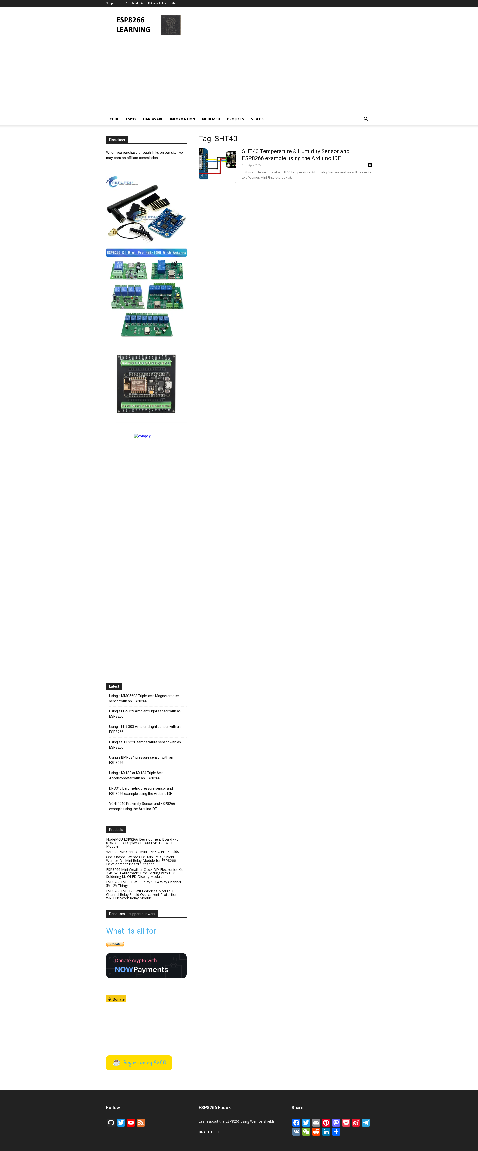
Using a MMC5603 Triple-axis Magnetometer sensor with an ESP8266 (144, 698)
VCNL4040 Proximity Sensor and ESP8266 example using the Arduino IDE (142, 806)
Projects (235, 119)
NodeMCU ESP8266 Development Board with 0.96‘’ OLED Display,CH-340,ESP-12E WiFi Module (143, 843)
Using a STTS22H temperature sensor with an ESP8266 (145, 744)
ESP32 (131, 119)
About (175, 3)
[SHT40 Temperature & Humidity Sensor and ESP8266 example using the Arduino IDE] (217, 166)
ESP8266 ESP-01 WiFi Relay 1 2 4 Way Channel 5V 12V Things (143, 884)
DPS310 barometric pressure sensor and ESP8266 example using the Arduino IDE (141, 791)
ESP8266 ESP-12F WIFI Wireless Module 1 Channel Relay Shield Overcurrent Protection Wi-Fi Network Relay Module (141, 894)
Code (114, 119)
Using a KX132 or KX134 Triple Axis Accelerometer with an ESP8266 (136, 775)
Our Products (134, 3)
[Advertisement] (281, 25)
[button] (366, 119)
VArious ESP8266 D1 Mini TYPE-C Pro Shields (142, 851)
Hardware (153, 119)
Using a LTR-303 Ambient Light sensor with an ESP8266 (145, 729)
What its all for (131, 931)
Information (182, 119)
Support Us (113, 3)
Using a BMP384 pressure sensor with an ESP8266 (141, 760)
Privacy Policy (157, 3)
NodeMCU (211, 119)
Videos (257, 119)
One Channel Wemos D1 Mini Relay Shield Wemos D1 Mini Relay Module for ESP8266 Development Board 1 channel (141, 860)
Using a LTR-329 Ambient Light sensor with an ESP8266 (145, 713)
